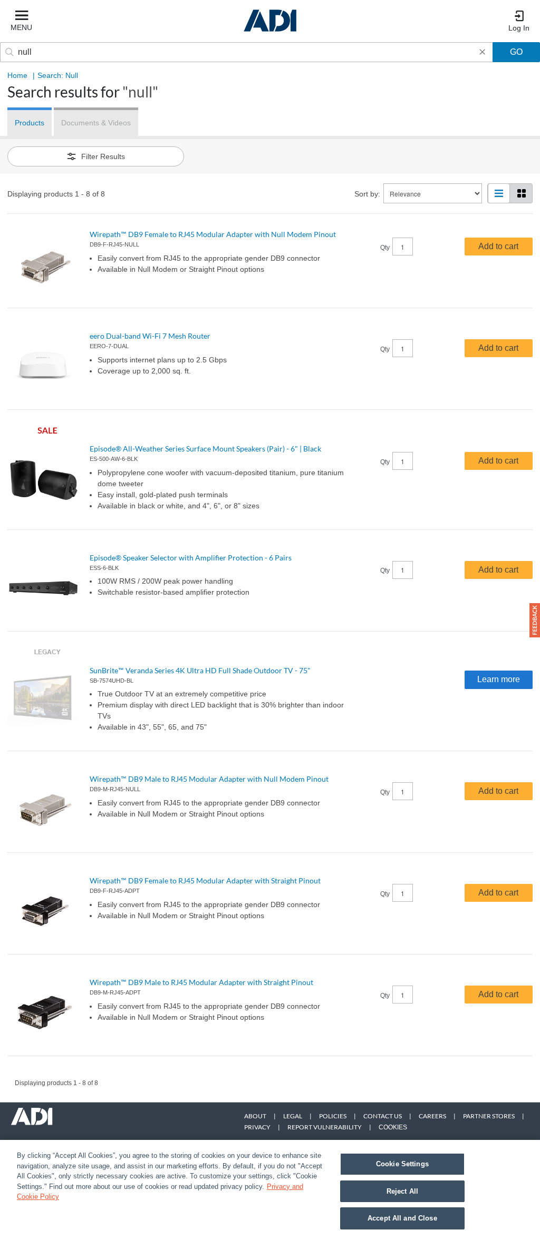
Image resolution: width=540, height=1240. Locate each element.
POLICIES (332, 1116)
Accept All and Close (402, 1218)
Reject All (402, 1191)
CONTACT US (382, 1116)
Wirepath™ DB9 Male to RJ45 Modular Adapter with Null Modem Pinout (209, 778)
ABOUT (255, 1116)
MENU (21, 27)
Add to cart (498, 246)
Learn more (498, 679)
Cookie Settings (402, 1164)
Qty (385, 247)
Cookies (393, 1127)
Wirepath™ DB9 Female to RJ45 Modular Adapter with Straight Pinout (205, 880)
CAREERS (432, 1116)
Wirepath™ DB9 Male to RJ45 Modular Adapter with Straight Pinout (201, 982)
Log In (518, 28)
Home (17, 75)
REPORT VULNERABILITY (324, 1127)
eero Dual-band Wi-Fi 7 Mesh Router (150, 335)
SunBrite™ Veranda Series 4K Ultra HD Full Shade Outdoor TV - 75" (200, 670)
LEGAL (292, 1116)
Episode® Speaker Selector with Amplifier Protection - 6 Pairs (191, 557)
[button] (534, 620)
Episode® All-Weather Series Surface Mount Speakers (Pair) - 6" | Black (205, 448)
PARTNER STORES (489, 1116)
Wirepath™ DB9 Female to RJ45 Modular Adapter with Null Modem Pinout (213, 234)
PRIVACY (257, 1127)
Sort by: (367, 194)
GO (516, 51)
